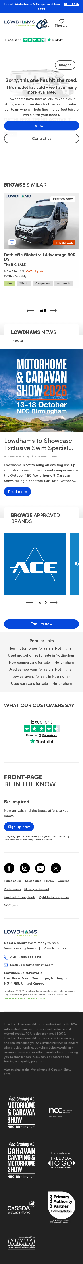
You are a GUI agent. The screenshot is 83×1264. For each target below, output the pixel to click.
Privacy (49, 881)
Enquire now (41, 623)
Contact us (41, 138)
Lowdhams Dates (46, 456)
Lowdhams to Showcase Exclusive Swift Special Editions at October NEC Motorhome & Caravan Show (39, 444)
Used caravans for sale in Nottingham (41, 683)
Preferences (12, 889)
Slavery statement (36, 889)
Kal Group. (40, 998)
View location (55, 948)
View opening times (20, 948)
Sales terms (33, 881)
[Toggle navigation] (75, 23)
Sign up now (19, 826)
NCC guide (11, 905)
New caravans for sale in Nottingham (41, 676)
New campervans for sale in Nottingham (41, 662)
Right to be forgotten (54, 897)
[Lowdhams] (22, 23)
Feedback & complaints (19, 897)
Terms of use (13, 881)
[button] (45, 23)
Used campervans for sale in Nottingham (42, 669)
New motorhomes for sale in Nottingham (41, 648)
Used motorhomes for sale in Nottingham (41, 655)
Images (65, 65)
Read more (17, 491)
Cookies (63, 881)
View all (41, 125)
